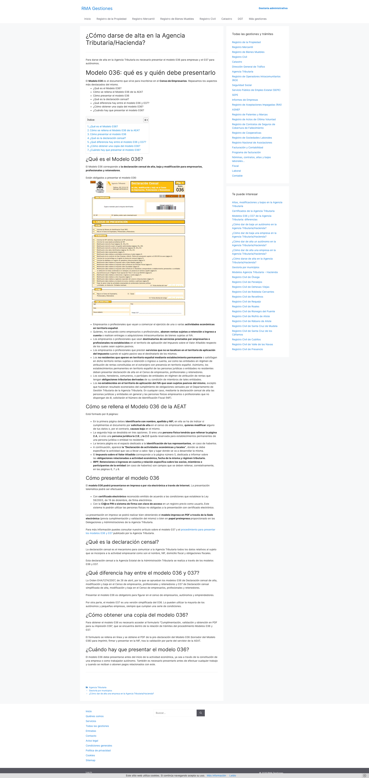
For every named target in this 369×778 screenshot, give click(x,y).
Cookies (90, 755)
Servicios (91, 721)
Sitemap (90, 760)
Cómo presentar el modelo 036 (108, 134)
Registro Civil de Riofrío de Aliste (251, 316)
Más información (216, 775)
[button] (152, 83)
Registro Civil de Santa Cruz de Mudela (254, 326)
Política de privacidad (98, 750)
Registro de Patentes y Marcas (250, 114)
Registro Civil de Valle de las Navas (252, 344)
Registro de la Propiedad (111, 18)
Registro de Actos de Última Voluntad (254, 119)
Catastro (226, 18)
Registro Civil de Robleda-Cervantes (253, 291)
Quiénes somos (95, 716)
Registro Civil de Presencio (247, 349)
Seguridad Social (242, 85)
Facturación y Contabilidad (247, 147)
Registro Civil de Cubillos (246, 339)
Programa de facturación (246, 152)
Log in (89, 772)
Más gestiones (258, 18)
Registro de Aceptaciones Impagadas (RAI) (257, 104)
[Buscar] (201, 713)
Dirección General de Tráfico (248, 66)
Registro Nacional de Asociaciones (252, 142)
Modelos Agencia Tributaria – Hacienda (255, 272)
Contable (237, 175)
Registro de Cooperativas (246, 132)
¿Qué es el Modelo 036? (104, 126)
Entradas (91, 730)
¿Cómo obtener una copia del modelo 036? (115, 146)
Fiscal (235, 165)
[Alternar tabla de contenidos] (144, 120)
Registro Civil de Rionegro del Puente (253, 311)
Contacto (91, 735)
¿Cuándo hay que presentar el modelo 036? (115, 149)
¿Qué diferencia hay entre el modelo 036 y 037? (118, 142)
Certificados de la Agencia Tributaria (253, 211)
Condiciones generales (99, 745)
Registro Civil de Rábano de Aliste (251, 321)
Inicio (87, 18)
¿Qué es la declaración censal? (108, 138)
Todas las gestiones (97, 726)
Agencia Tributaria (97, 687)
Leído (232, 775)
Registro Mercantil (143, 18)
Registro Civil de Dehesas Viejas (250, 286)
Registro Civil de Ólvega (246, 277)
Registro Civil (208, 18)
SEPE (235, 94)
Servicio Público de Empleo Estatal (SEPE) (256, 90)
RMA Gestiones (97, 8)
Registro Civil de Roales (245, 306)
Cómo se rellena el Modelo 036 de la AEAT (115, 130)
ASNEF (236, 109)
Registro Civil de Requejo (246, 301)
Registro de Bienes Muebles (177, 18)
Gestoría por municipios (100, 690)
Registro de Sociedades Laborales (252, 137)
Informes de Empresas (245, 99)
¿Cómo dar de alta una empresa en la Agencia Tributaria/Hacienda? (121, 693)
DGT (240, 18)
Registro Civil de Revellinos (247, 296)
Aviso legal (92, 740)
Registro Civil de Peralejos (247, 282)
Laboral (236, 170)
